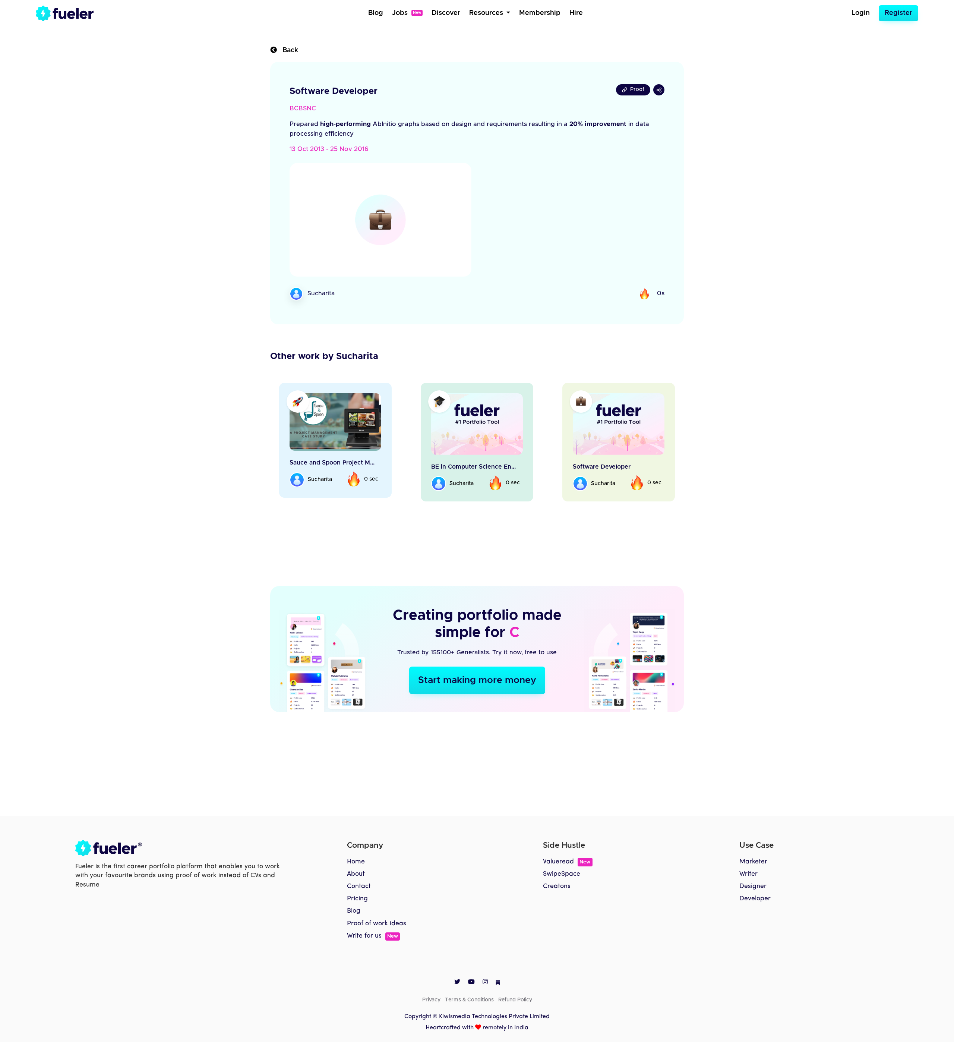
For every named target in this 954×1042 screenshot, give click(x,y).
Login (861, 13)
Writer (748, 874)
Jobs (406, 13)
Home (356, 862)
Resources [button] (487, 13)
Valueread (566, 862)
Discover (446, 13)
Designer (753, 886)
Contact (359, 886)
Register (898, 13)
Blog (375, 13)
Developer (755, 898)
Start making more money (477, 680)
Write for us (372, 936)
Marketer (753, 862)
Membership (539, 13)
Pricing (357, 898)
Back (287, 50)
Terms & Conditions (469, 999)
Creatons (557, 886)
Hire (576, 13)
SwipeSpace (561, 874)
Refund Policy (515, 999)
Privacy (431, 999)
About (356, 874)
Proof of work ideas (376, 923)
